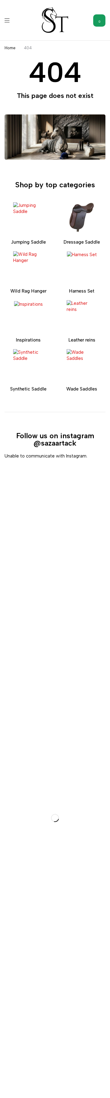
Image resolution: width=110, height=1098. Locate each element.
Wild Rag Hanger (28, 291)
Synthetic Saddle (28, 389)
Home (10, 48)
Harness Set (81, 291)
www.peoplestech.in (67, 1087)
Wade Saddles (81, 389)
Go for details (14, 679)
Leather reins (81, 340)
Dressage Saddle (82, 242)
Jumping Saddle (28, 242)
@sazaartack (55, 443)
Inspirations (28, 340)
